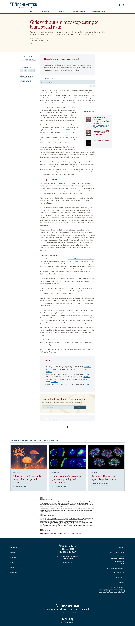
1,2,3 (67, 129)
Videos (12, 560)
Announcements (120, 561)
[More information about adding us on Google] (67, 17)
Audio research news (54, 418)
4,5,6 (68, 142)
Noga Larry (96, 126)
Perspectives (45, 11)
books (17, 565)
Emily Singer (97, 145)
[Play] (43, 82)
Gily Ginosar (105, 125)
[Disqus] (67, 516)
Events (12, 567)
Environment (16, 472)
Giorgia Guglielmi (60, 486)
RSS (124, 566)
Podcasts (13, 557)
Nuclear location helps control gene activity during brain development (66, 479)
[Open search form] (119, 5)
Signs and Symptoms (28, 79)
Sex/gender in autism (26, 79)
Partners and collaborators (116, 550)
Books (12, 562)
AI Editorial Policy (119, 575)
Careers (122, 563)
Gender (30, 77)
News (31, 11)
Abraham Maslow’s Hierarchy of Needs (81, 259)
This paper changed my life (18, 555)
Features (13, 550)
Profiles (12, 552)
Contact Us (121, 582)
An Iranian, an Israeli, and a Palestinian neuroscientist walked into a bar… (101, 120)
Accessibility (121, 580)
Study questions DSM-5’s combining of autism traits (101, 133)
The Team (122, 547)
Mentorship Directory (118, 558)
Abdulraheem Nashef (100, 127)
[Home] (67, 605)
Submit (80, 407)
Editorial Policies (119, 572)
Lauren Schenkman (99, 137)
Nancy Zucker (36, 38)
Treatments (28, 81)
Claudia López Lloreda (100, 483)
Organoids (94, 472)
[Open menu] (124, 5)
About (118, 545)
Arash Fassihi (98, 125)
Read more (67, 562)
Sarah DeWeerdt (20, 486)
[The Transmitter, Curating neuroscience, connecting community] (23, 5)
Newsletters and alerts (117, 552)
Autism (26, 77)
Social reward (53, 419)
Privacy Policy (120, 577)
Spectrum (42, 17)
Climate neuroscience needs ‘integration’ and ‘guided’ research (27, 479)
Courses (12, 570)
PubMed (87, 367)
